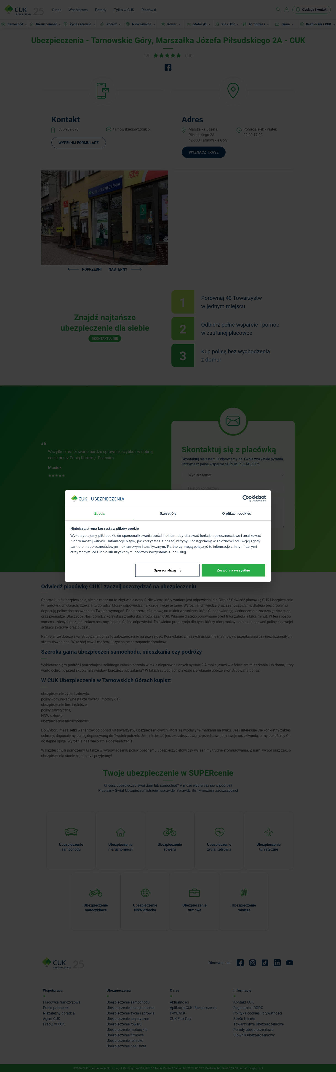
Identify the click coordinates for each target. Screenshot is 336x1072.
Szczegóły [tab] (168, 513)
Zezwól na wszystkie (233, 570)
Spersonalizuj (165, 570)
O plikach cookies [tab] (236, 513)
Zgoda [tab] (99, 513)
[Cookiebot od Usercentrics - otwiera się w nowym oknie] (246, 498)
